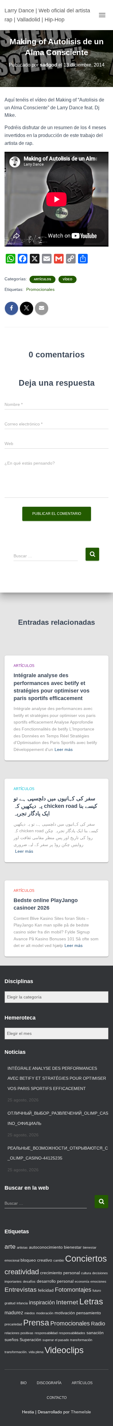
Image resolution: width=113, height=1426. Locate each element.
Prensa (36, 1322)
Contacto (57, 1398)
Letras (91, 1301)
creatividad (22, 1272)
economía (82, 1281)
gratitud (10, 1303)
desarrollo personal (55, 1281)
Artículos (42, 279)
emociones (98, 1281)
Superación (30, 1339)
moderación (44, 1313)
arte (10, 1246)
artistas (22, 1247)
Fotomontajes (73, 1289)
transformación (81, 1340)
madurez (14, 1312)
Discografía (49, 1383)
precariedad (13, 1324)
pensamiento (88, 1312)
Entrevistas (21, 1289)
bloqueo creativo (36, 1260)
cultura (86, 1273)
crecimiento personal (60, 1272)
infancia (22, 1303)
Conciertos (86, 1258)
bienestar (73, 1247)
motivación (65, 1312)
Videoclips (64, 1350)
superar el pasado (55, 1340)
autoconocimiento (46, 1247)
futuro (97, 1290)
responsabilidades (72, 1333)
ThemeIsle (81, 1411)
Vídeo (67, 279)
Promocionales (40, 289)
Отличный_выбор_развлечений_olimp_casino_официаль (58, 1118)
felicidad (46, 1290)
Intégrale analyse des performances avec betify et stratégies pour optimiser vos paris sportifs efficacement (57, 1078)
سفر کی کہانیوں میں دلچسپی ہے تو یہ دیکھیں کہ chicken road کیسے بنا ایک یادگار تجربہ (55, 806)
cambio (58, 1260)
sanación (95, 1332)
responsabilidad (46, 1333)
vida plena (36, 1352)
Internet (67, 1302)
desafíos (29, 1281)
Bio (23, 1383)
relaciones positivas (19, 1333)
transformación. (16, 1352)
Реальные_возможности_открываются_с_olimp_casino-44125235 (58, 1153)
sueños (11, 1339)
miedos (29, 1313)
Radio (98, 1324)
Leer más (64, 749)
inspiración (42, 1303)
